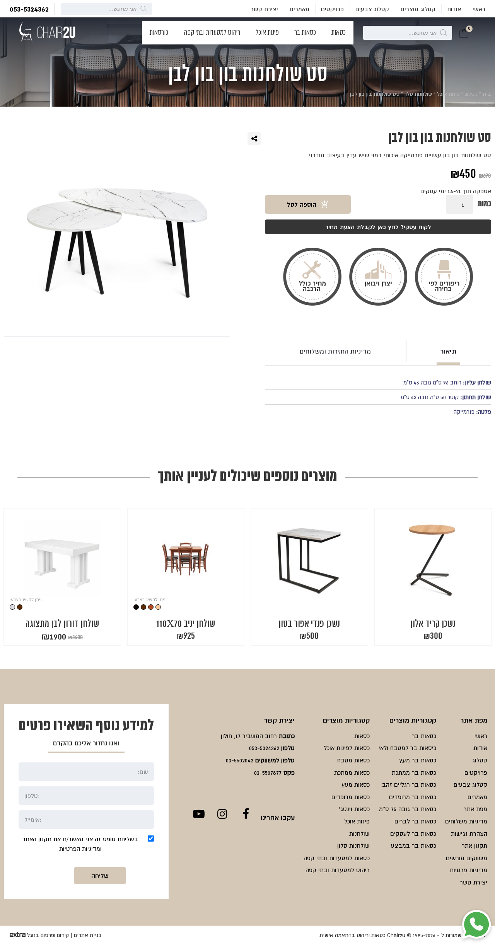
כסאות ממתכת (352, 772)
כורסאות (159, 33)
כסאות (338, 33)
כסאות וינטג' (354, 808)
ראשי (479, 8)
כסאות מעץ (355, 784)
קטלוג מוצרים (418, 8)
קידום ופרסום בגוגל (48, 935)
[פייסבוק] (245, 813)
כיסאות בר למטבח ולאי (407, 747)
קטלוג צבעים (372, 8)
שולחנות (359, 833)
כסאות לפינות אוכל (347, 747)
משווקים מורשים (466, 857)
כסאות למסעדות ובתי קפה (337, 857)
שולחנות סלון (418, 94)
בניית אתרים (88, 935)
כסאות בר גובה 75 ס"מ (407, 808)
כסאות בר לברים (415, 821)
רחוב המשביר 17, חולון (249, 735)
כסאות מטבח (353, 760)
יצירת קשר (264, 8)
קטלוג (471, 94)
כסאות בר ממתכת (414, 772)
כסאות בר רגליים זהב (409, 784)
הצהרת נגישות (469, 833)
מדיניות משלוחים (466, 821)
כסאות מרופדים (350, 796)
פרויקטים (332, 8)
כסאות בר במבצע (413, 845)
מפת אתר (475, 808)
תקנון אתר (474, 845)
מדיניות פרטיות (468, 869)
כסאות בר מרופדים (412, 796)
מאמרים (299, 8)
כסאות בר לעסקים (413, 833)
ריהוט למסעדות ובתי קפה (212, 33)
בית (487, 94)
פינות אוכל (267, 33)
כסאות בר (305, 33)
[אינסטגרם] (222, 813)
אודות (454, 8)
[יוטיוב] (198, 813)
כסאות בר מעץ (417, 760)
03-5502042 (239, 760)
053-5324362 (29, 9)
